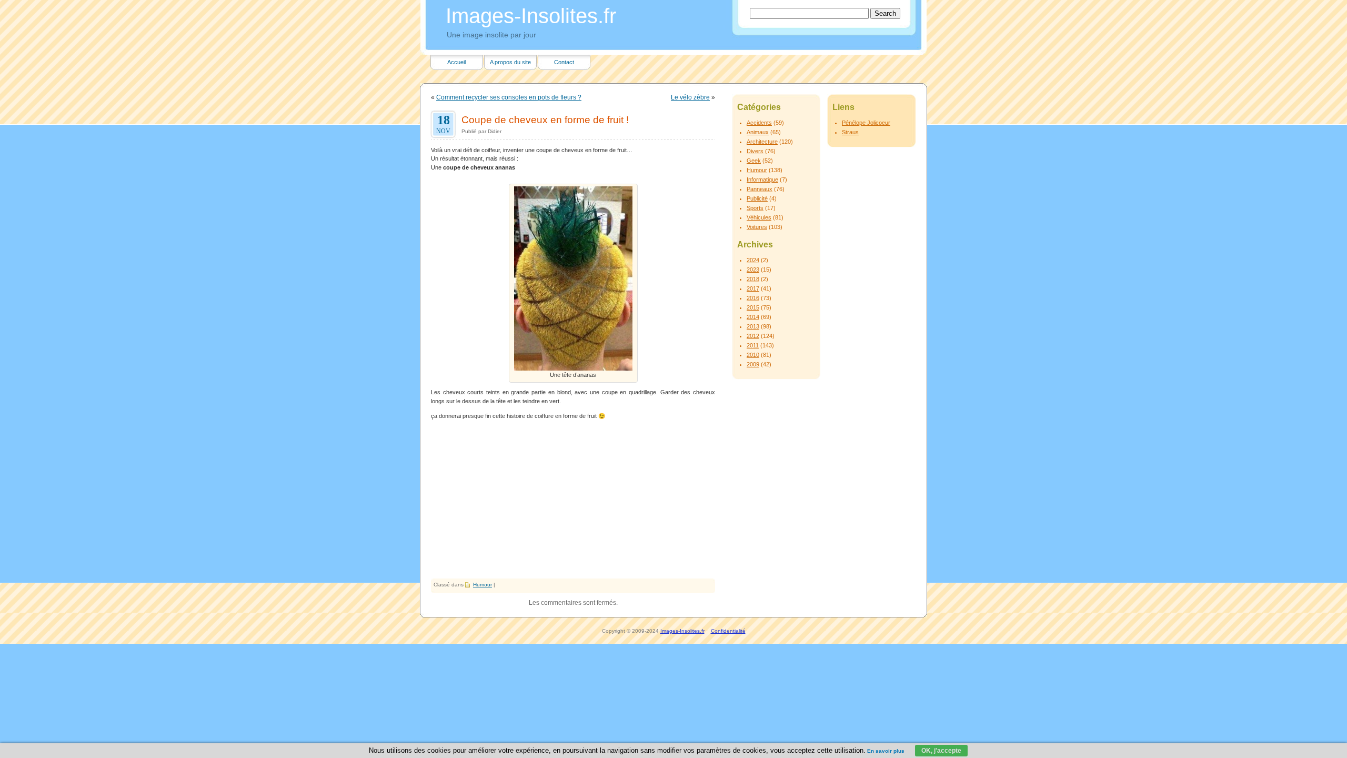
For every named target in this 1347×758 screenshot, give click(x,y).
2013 (753, 326)
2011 (753, 345)
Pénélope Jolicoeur (866, 122)
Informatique (762, 179)
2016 (753, 298)
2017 (753, 288)
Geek (754, 160)
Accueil (456, 62)
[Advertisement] (573, 499)
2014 (753, 317)
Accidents (759, 122)
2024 (753, 260)
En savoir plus (885, 751)
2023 (753, 269)
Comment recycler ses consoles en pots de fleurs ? (508, 97)
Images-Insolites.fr (531, 15)
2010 (753, 355)
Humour (482, 584)
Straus (850, 132)
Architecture (762, 141)
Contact (564, 62)
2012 (753, 336)
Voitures (757, 227)
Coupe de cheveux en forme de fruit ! (545, 119)
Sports (755, 208)
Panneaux (759, 189)
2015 (753, 307)
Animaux (758, 132)
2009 (753, 364)
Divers (755, 151)
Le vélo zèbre (690, 97)
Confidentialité (728, 631)
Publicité (757, 198)
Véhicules (759, 217)
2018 (753, 279)
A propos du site (510, 62)
